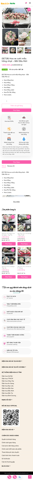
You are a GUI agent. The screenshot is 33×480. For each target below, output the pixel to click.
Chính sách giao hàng (9, 442)
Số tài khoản (6, 458)
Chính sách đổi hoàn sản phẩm (11, 449)
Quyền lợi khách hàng (9, 439)
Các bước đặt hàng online (10, 446)
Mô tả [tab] (4, 166)
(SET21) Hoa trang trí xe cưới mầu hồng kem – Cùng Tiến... (8, 234)
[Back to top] (30, 477)
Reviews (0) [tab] (11, 166)
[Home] (8, 3)
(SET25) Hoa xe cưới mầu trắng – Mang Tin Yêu (24, 234)
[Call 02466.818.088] (9, 477)
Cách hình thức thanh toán (10, 455)
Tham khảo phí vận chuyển (10, 452)
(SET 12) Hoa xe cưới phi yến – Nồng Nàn (8, 267)
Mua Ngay (16, 110)
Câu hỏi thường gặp (8, 462)
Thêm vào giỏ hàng (16, 105)
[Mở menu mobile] (30, 3)
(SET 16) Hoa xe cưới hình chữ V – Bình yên (24, 267)
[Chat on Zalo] (20, 477)
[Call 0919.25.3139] (15, 477)
